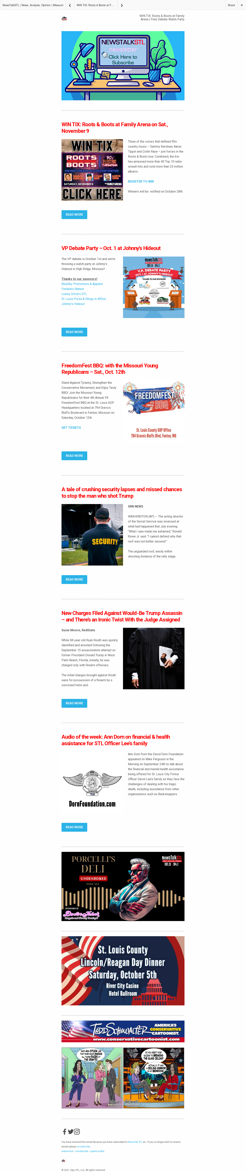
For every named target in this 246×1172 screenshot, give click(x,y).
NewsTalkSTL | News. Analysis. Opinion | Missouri (32, 5)
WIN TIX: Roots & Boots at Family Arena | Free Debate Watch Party (97, 5)
